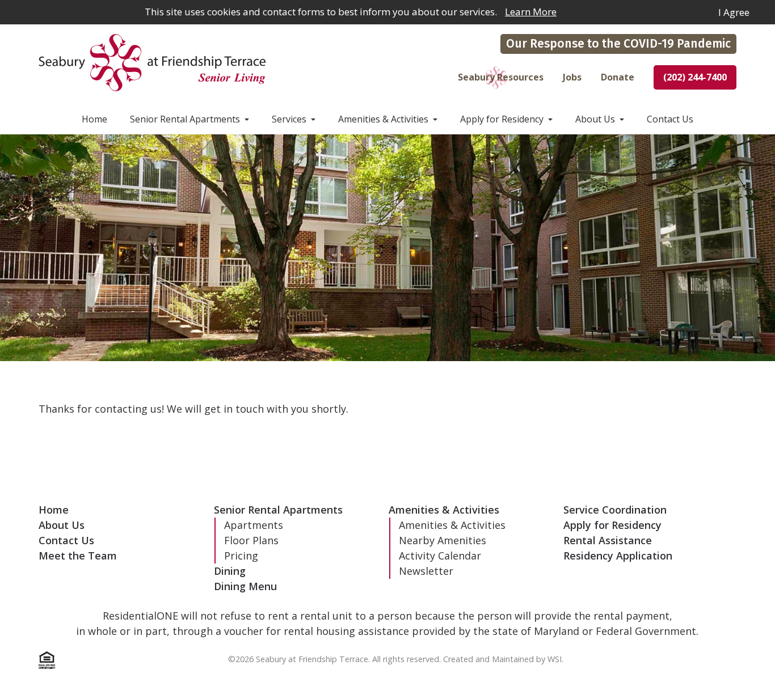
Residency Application (617, 555)
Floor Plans (251, 540)
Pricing (241, 555)
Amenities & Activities (383, 119)
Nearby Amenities (442, 540)
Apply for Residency (502, 119)
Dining (230, 571)
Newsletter (426, 571)
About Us (595, 119)
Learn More (531, 11)
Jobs (572, 77)
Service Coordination (615, 509)
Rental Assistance (607, 540)
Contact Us (670, 119)
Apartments (253, 525)
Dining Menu (245, 586)
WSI (554, 659)
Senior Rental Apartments (185, 119)
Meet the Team (78, 555)
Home (94, 119)
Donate (617, 77)
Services (289, 119)
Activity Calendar (440, 555)
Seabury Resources (501, 77)
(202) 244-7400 (695, 77)
